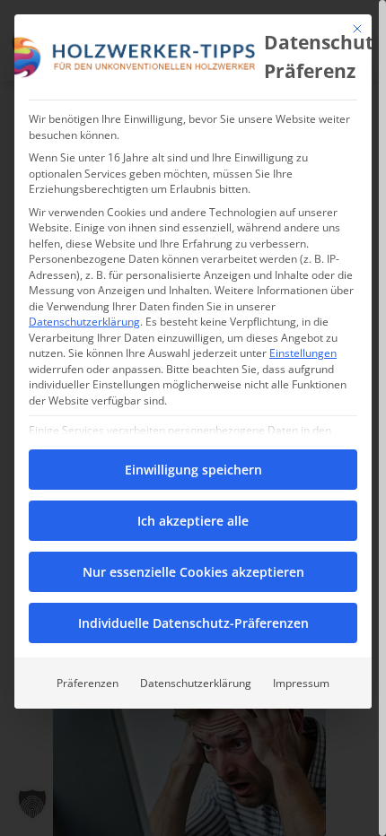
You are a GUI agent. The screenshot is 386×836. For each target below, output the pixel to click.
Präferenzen (87, 683)
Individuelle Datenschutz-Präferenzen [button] (193, 622)
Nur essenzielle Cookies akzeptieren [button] (193, 571)
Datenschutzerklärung (84, 321)
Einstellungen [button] (303, 353)
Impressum (301, 683)
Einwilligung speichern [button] (193, 469)
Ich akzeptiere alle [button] (193, 520)
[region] (193, 418)
